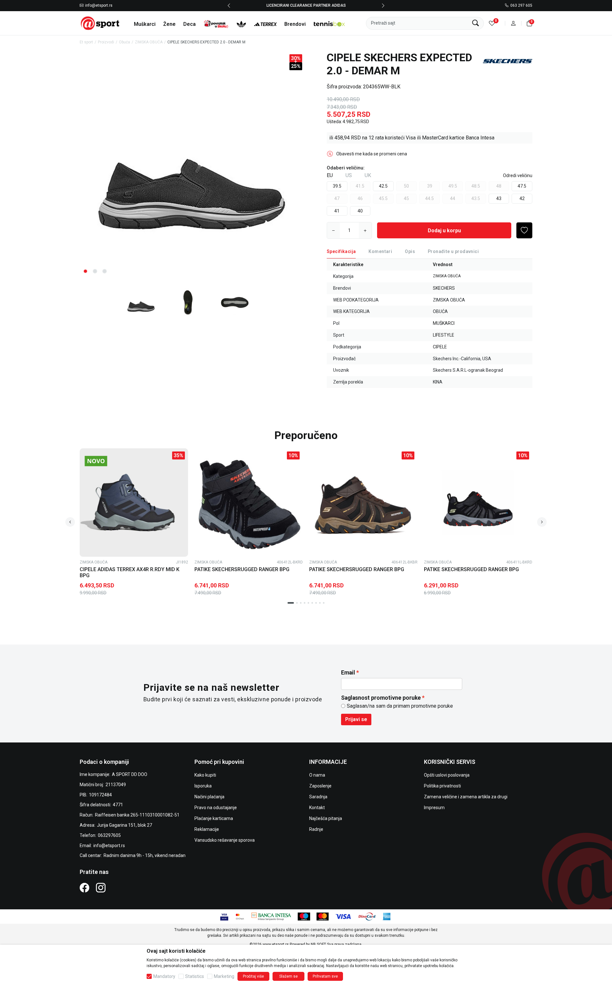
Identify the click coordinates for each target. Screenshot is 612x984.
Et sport (86, 42)
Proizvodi (106, 42)
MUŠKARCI (444, 323)
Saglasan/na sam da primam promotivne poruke (400, 706)
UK (368, 175)
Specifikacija (341, 251)
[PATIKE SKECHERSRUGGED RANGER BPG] (248, 502)
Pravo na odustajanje (215, 807)
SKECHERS (444, 288)
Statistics (194, 976)
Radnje (316, 829)
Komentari (380, 251)
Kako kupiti (205, 775)
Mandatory (164, 976)
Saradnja (318, 796)
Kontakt (317, 807)
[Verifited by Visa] (224, 916)
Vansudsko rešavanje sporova (224, 840)
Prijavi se (356, 719)
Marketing (224, 976)
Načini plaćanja (209, 796)
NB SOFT (318, 944)
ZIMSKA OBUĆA (149, 42)
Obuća (124, 42)
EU (330, 175)
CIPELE (440, 346)
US (349, 175)
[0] (492, 23)
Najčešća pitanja (325, 818)
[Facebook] (84, 887)
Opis (410, 251)
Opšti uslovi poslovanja (447, 775)
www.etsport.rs (276, 944)
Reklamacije (206, 829)
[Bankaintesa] (271, 916)
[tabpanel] (191, 165)
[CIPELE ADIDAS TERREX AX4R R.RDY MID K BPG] (134, 502)
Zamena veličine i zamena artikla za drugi (465, 796)
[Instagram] (101, 887)
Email (348, 672)
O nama (317, 775)
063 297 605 (521, 6)
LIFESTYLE (443, 335)
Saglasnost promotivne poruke (381, 698)
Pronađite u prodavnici (453, 251)
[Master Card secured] (240, 916)
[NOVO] (107, 461)
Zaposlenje (320, 785)
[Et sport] (100, 23)
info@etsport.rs (99, 6)
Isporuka (203, 785)
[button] (513, 23)
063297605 (109, 835)
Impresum (434, 807)
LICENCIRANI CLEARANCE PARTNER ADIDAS (306, 5)
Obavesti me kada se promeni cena (371, 153)
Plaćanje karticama (213, 818)
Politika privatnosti (442, 785)
